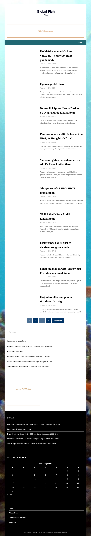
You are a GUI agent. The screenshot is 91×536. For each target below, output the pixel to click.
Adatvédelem (13, 513)
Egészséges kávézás (52, 84)
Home (11, 508)
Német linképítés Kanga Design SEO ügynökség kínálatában (29, 356)
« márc (9, 494)
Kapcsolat (12, 522)
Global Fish (46, 11)
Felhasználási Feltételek (17, 518)
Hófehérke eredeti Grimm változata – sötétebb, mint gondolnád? (56, 56)
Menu (80, 42)
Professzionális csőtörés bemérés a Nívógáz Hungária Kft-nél (29, 361)
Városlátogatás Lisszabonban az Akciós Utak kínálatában (27, 366)
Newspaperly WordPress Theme (55, 533)
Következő (58, 320)
